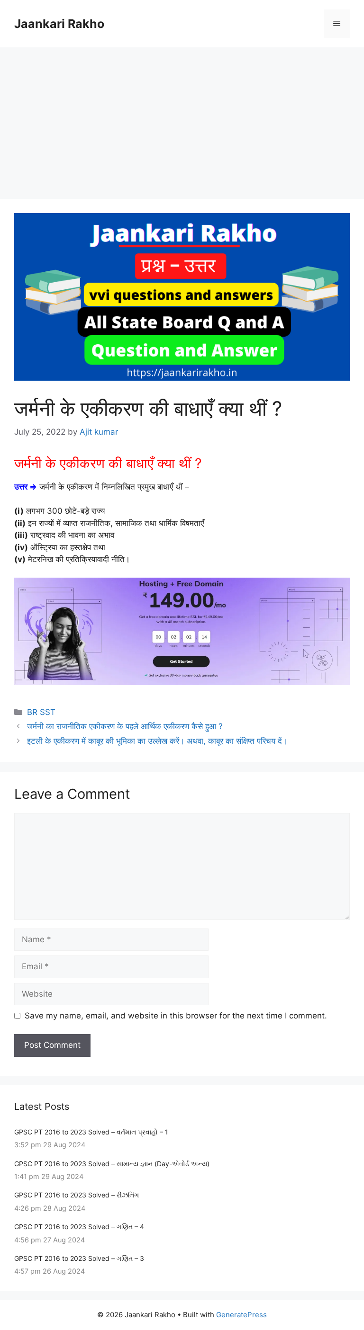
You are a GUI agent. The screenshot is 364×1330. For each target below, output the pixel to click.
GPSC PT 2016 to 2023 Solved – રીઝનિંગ (76, 1195)
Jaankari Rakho (59, 24)
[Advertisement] (182, 118)
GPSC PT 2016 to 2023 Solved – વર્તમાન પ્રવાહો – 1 (91, 1132)
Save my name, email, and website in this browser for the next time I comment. (176, 1015)
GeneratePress (241, 1314)
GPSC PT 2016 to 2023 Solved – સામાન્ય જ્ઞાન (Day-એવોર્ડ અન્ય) (111, 1164)
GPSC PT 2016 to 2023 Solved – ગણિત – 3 (79, 1258)
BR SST (41, 712)
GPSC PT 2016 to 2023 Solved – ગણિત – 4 (79, 1227)
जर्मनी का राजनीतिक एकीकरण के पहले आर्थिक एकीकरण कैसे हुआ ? (125, 726)
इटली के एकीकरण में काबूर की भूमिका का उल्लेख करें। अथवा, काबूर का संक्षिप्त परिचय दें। (157, 741)
